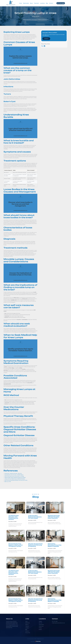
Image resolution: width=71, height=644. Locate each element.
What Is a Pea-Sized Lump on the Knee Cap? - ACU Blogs (14, 476)
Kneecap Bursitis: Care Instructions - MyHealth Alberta (14, 474)
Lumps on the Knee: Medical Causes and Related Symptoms (15, 478)
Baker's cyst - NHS (8, 481)
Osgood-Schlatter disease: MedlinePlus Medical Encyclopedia (15, 477)
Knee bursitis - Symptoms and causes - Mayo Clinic (13, 473)
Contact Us (46, 38)
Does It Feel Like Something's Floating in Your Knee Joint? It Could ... (16, 480)
